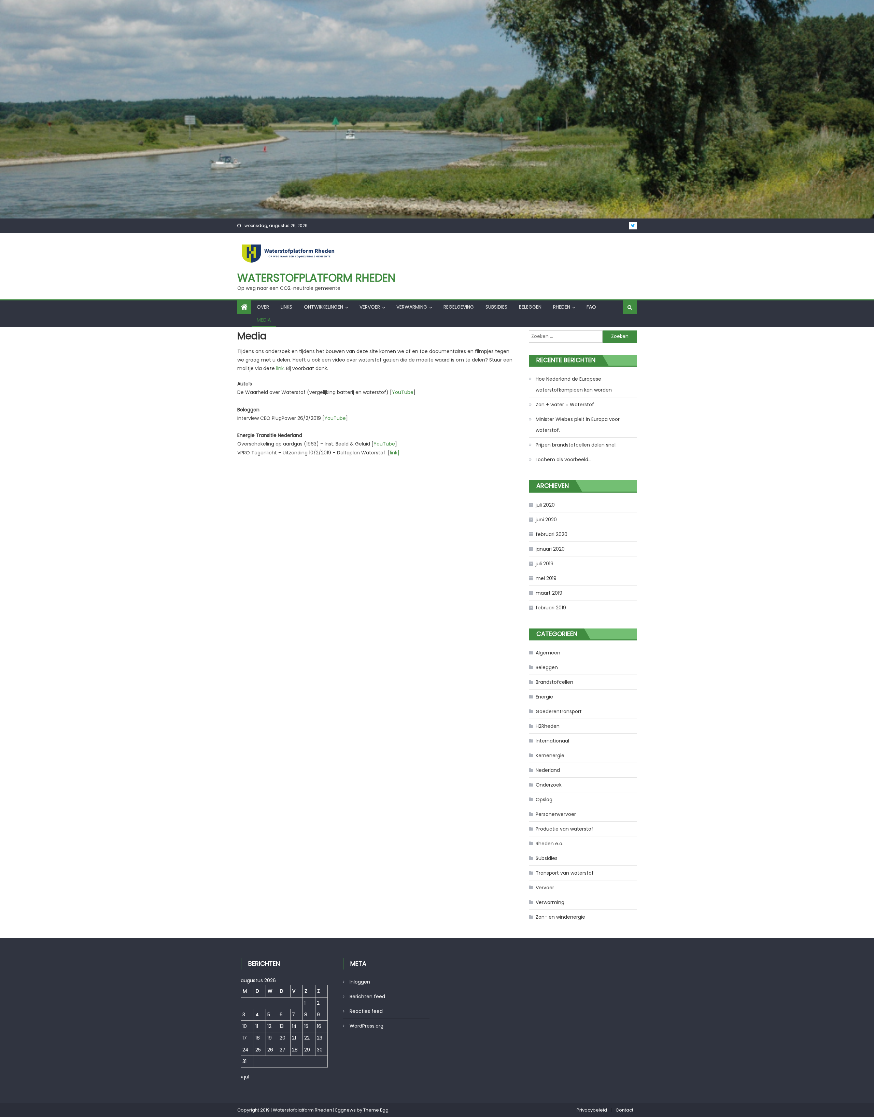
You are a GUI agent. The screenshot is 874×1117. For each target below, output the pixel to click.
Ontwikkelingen (323, 306)
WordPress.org (366, 1025)
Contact (624, 1110)
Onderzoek (549, 784)
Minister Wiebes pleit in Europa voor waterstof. (578, 425)
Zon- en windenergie (560, 917)
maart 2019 (549, 593)
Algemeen (548, 652)
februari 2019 (551, 607)
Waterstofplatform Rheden (316, 277)
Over (263, 306)
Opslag (544, 799)
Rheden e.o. (549, 843)
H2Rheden (548, 726)
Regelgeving (458, 306)
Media (264, 319)
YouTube (402, 392)
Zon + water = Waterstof (565, 404)
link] (394, 452)
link (280, 368)
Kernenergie (550, 755)
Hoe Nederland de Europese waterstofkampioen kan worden (574, 384)
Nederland (548, 770)
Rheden (561, 306)
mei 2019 (546, 578)
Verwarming (411, 306)
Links (286, 306)
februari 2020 (551, 534)
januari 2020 (550, 549)
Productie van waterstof (564, 828)
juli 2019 (544, 563)
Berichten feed (367, 996)
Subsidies (496, 306)
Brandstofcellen (554, 682)
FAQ (591, 306)
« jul (245, 1076)
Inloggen (360, 981)
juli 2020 (545, 504)
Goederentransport (559, 711)
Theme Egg (376, 1110)
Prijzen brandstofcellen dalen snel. (576, 444)
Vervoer (370, 306)
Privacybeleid (592, 1110)
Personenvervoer (556, 814)
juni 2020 (546, 519)
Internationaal (552, 740)
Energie (544, 696)
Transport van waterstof (565, 872)
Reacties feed (366, 1011)
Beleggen (530, 306)
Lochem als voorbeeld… (563, 459)
